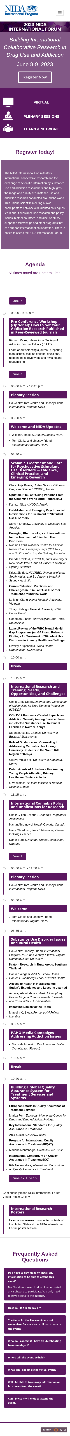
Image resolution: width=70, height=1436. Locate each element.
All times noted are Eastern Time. (35, 273)
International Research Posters (31, 1210)
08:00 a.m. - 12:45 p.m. (27, 386)
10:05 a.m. (18, 1058)
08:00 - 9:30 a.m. (23, 313)
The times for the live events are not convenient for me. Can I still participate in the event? (34, 1324)
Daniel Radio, (36, 841)
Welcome (19, 908)
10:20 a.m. (18, 1078)
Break (16, 666)
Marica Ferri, (37, 1117)
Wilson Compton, (37, 434)
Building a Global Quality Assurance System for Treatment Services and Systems (33, 1092)
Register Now (35, 77)
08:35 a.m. (18, 930)
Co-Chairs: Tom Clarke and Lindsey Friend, (36, 404)
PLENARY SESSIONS (41, 116)
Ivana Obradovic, (36, 832)
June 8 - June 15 (25, 1178)
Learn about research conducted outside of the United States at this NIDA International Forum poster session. (36, 1224)
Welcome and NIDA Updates (36, 426)
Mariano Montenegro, (36, 1150)
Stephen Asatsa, (33, 734)
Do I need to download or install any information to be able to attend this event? (31, 1277)
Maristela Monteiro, (38, 1046)
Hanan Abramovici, (37, 824)
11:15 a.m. (18, 794)
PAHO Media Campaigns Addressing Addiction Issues (36, 1034)
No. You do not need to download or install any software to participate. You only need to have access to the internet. (34, 1291)
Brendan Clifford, (38, 563)
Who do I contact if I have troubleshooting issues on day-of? (34, 1343)
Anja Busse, (27, 1134)
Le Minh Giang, (35, 601)
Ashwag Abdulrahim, (36, 997)
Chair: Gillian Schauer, (37, 816)
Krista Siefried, (37, 576)
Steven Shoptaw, (37, 525)
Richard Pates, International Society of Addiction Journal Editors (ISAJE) (33, 342)
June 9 (17, 856)
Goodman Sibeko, (37, 620)
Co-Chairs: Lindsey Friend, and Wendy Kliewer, (37, 955)
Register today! (35, 152)
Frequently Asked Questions (35, 1257)
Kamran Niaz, (28, 504)
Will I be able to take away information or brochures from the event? (34, 1384)
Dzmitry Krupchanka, (31, 647)
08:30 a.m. (18, 454)
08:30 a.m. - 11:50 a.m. (27, 868)
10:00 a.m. (18, 657)
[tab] (35, 1277)
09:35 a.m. (18, 1024)
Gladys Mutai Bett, (36, 761)
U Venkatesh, (35, 784)
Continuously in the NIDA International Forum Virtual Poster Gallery (31, 1194)
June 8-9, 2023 (35, 64)
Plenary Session (25, 394)
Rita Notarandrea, (36, 1167)
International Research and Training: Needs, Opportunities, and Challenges (38, 690)
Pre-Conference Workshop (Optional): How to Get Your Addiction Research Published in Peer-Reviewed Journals (37, 327)
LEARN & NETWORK (41, 129)
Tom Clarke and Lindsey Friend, (32, 442)
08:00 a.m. (18, 418)
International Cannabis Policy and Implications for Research (37, 805)
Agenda (35, 264)
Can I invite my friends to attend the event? (30, 1401)
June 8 (17, 374)
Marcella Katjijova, (34, 1014)
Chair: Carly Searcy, (38, 705)
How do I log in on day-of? (24, 1308)
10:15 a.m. (18, 678)
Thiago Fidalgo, (35, 611)
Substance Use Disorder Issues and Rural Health (38, 941)
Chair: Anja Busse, (37, 487)
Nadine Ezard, (37, 549)
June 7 (17, 301)
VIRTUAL (41, 102)
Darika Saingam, (37, 976)
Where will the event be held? (26, 1357)
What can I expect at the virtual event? (32, 1369)
